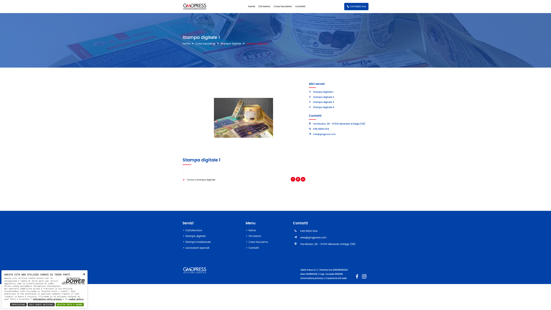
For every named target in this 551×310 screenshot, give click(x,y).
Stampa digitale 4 (323, 107)
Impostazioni (18, 304)
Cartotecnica (193, 230)
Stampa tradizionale (198, 242)
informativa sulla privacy (47, 299)
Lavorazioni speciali (197, 248)
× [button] (84, 274)
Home (251, 6)
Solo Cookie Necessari (41, 304)
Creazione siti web (336, 278)
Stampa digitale (231, 43)
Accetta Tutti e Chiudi (69, 304)
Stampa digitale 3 (323, 102)
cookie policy (76, 299)
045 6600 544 (358, 6)
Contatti (300, 6)
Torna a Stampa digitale (201, 179)
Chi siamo (264, 6)
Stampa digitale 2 (323, 97)
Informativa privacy (311, 278)
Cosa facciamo (283, 6)
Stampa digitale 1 (323, 92)
